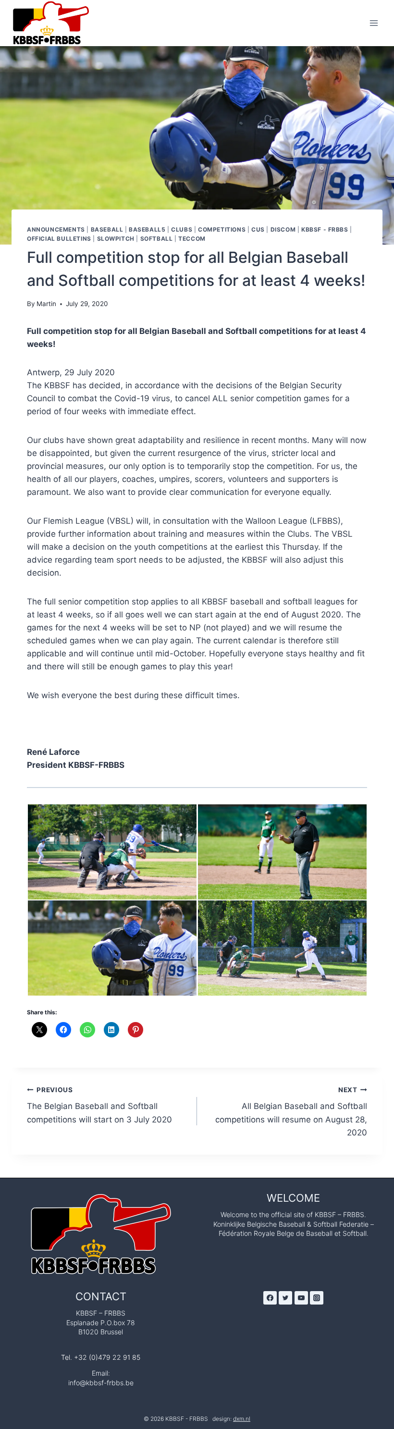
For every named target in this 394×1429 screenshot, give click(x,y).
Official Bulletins (59, 238)
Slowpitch (116, 238)
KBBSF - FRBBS (324, 229)
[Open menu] (373, 22)
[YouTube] (301, 1298)
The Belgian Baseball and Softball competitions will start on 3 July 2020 (99, 1105)
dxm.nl (241, 1418)
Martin (46, 304)
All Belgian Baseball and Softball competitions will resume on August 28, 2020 (291, 1111)
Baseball (107, 229)
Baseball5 (147, 229)
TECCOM (192, 238)
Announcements (56, 229)
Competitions (222, 229)
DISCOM (283, 229)
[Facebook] (270, 1298)
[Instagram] (316, 1298)
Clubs (181, 229)
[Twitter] (285, 1298)
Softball (156, 238)
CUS (258, 229)
